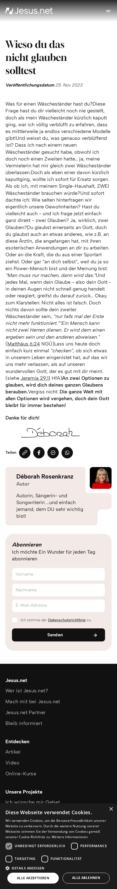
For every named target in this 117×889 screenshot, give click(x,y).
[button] (58, 868)
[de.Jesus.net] (29, 11)
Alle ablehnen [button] (86, 877)
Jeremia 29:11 (35, 378)
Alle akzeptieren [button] (33, 878)
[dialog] (58, 846)
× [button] (111, 809)
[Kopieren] (24, 452)
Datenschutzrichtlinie (67, 620)
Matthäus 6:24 (23, 344)
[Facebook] (39, 452)
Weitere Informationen (70, 837)
